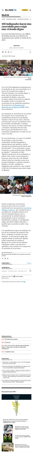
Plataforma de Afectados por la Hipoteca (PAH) (13, 106)
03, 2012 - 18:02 (18, 47)
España (3, 19)
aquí (24, 281)
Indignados (4, 271)
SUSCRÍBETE (25, 10)
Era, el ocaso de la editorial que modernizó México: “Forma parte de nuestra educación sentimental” (15, 347)
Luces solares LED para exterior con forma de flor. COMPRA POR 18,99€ (22, 437)
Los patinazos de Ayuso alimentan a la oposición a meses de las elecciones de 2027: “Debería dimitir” (17, 381)
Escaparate (16, 397)
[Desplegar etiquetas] (30, 271)
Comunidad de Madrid (11, 19)
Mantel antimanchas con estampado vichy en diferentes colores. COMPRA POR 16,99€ (22, 446)
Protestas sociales (12, 271)
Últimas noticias (6, 336)
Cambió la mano (9, 352)
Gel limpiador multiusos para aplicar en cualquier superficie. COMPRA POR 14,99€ (22, 428)
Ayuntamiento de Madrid (22, 19)
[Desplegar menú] (3, 10)
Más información (5, 278)
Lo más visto (5, 358)
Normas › (29, 263)
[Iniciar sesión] (30, 10)
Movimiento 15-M (22, 271)
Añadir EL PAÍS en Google (9, 56)
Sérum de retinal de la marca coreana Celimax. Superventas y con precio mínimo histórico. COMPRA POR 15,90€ (15, 421)
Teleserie (7, 342)
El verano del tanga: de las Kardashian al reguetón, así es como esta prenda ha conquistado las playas (16, 367)
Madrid (5, 15)
